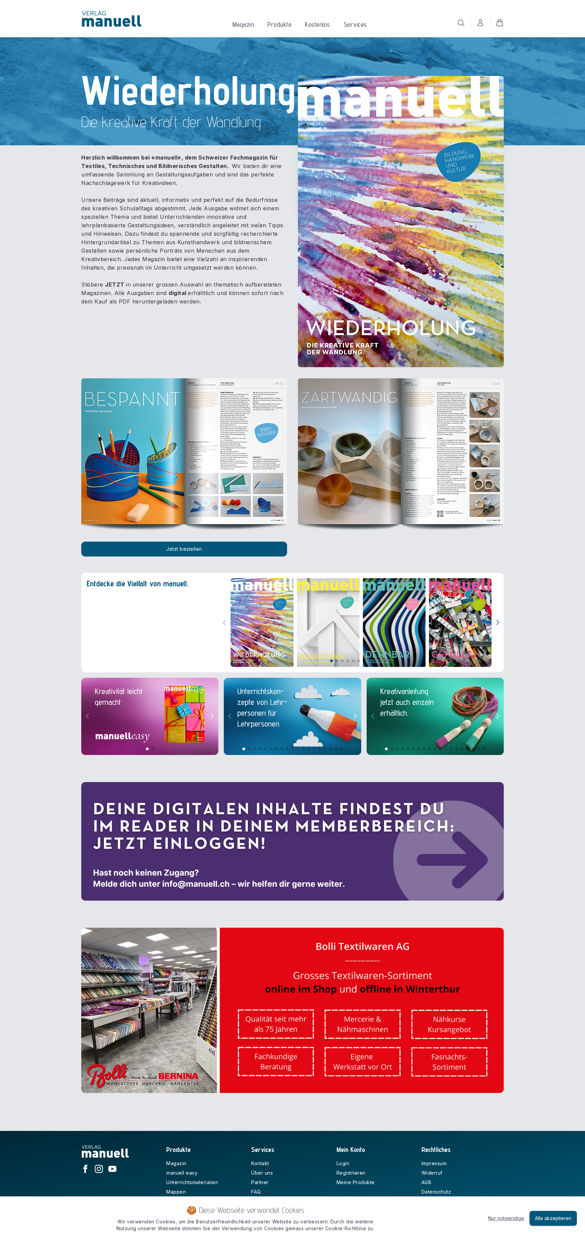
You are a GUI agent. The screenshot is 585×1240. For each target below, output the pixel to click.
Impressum (434, 1163)
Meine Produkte (356, 1182)
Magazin (243, 24)
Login (343, 1163)
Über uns (262, 1173)
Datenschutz (436, 1192)
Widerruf (431, 1173)
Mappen (176, 1192)
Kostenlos (317, 24)
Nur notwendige (506, 1218)
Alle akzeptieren (553, 1218)
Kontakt (260, 1163)
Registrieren (351, 1173)
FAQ (256, 1192)
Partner (260, 1182)
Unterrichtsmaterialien (192, 1182)
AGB (426, 1182)
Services (355, 24)
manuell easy (181, 1173)
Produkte (279, 24)
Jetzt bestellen (184, 549)
